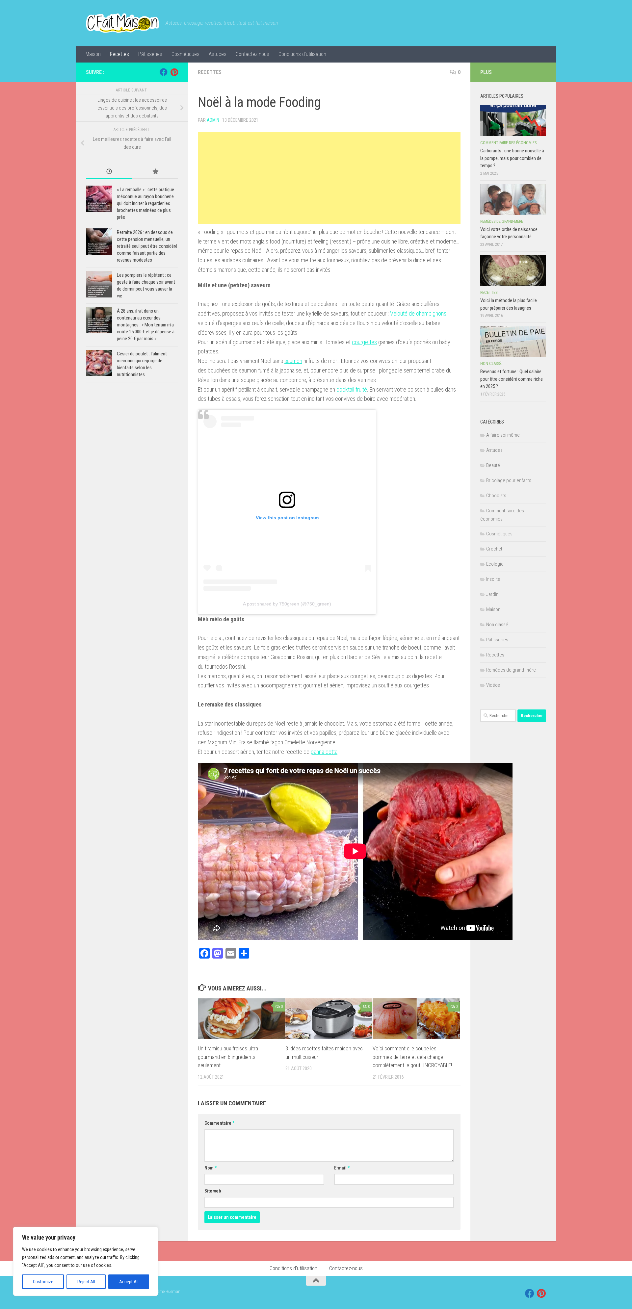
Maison (93, 54)
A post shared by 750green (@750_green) (287, 603)
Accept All (129, 1281)
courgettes (364, 342)
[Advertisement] (329, 178)
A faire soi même (503, 435)
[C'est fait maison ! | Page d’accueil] (122, 23)
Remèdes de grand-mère (501, 221)
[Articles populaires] (155, 172)
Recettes (119, 54)
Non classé (491, 363)
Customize (43, 1281)
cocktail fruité (351, 389)
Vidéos (493, 685)
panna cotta (324, 751)
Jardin (492, 594)
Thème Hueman (166, 1291)
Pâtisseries (150, 54)
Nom (210, 1167)
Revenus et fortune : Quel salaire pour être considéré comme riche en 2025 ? (511, 379)
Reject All (86, 1281)
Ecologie (495, 564)
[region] (85, 1261)
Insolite (493, 579)
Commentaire (219, 1123)
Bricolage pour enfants (508, 480)
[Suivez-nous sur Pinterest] (174, 72)
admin (213, 120)
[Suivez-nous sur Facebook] (164, 72)
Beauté (493, 465)
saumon (293, 360)
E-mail (342, 1167)
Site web (212, 1191)
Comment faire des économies (508, 143)
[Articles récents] (109, 172)
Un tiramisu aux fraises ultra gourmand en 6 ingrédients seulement (228, 1056)
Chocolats (496, 496)
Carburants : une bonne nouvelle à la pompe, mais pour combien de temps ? (512, 158)
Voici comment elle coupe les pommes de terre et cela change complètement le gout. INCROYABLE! (412, 1056)
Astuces (217, 54)
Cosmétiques (185, 54)
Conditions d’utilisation (302, 54)
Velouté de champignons (418, 313)
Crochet (494, 549)
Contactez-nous (252, 54)
